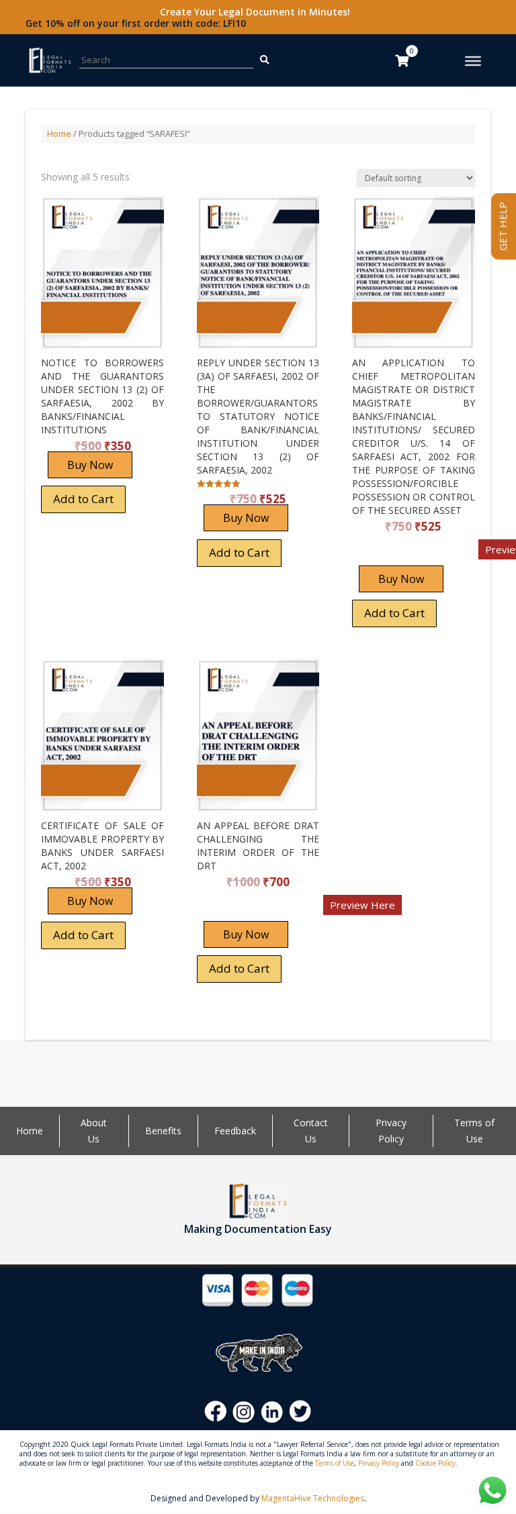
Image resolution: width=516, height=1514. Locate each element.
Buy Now (90, 464)
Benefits (163, 1130)
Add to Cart (83, 498)
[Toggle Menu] (473, 61)
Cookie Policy (435, 1463)
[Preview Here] (391, 553)
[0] (401, 60)
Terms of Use (334, 1463)
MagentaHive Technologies (312, 1498)
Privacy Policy (378, 1463)
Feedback (235, 1130)
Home (59, 133)
